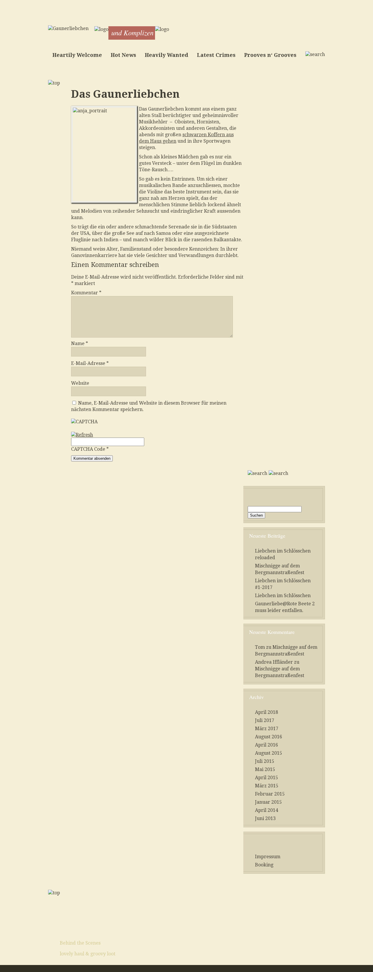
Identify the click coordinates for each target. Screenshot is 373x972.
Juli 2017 (264, 720)
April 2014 (266, 810)
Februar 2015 (270, 794)
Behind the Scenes (80, 943)
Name (79, 343)
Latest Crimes (216, 55)
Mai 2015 (265, 769)
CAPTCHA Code (88, 449)
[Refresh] (82, 435)
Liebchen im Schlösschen (283, 595)
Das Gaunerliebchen (125, 94)
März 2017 (266, 728)
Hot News (123, 55)
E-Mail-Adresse (90, 363)
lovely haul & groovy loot (87, 954)
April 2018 (266, 712)
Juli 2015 (264, 761)
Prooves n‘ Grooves (270, 55)
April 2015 (266, 777)
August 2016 (268, 737)
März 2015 (266, 786)
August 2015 (268, 753)
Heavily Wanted (166, 55)
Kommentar (86, 293)
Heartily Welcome (77, 55)
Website (80, 383)
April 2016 (266, 745)
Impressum (267, 856)
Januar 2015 (268, 802)
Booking (264, 865)
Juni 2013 (265, 818)
